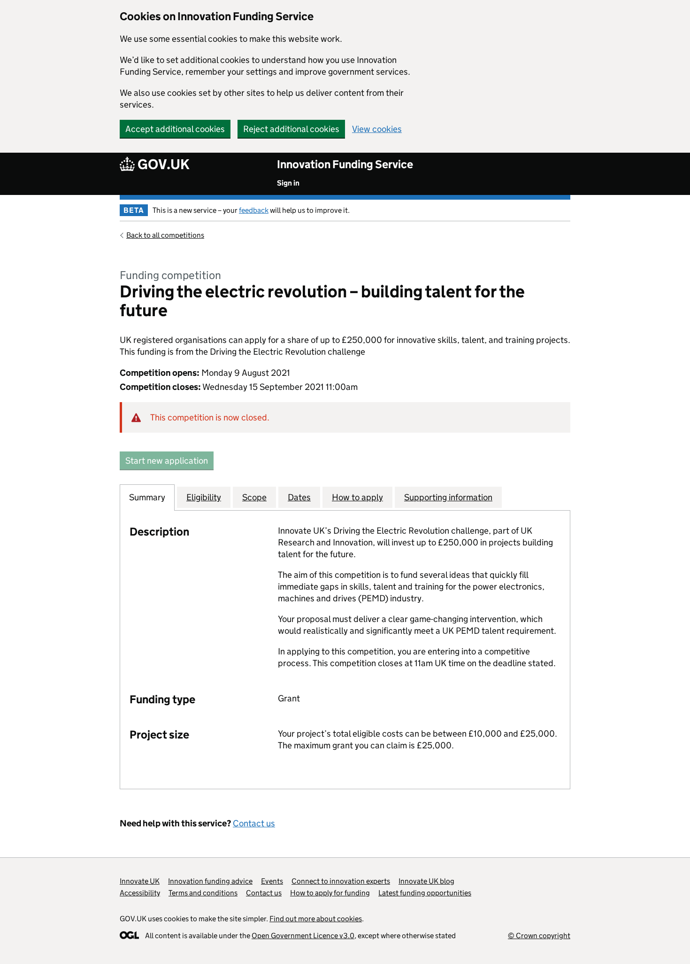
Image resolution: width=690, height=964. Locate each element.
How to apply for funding (330, 892)
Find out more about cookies (315, 918)
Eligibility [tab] (203, 497)
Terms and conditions (203, 892)
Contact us (254, 823)
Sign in (288, 183)
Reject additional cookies (291, 129)
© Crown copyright (539, 935)
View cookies (377, 128)
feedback (253, 210)
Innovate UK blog (426, 881)
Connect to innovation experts (340, 881)
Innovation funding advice (210, 881)
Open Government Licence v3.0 (303, 935)
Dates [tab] (299, 497)
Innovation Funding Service (345, 164)
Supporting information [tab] (448, 497)
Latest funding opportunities (424, 892)
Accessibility (140, 892)
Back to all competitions (165, 235)
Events (272, 881)
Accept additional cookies (175, 129)
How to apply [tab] (357, 497)
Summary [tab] (147, 497)
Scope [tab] (254, 497)
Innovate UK (140, 881)
